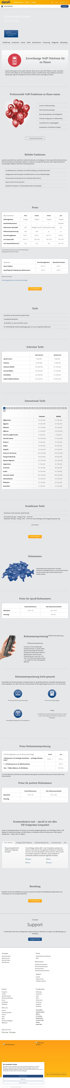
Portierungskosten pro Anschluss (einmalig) (14, 280)
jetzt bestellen (35, 289)
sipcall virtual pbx (6, 956)
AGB (48, 1074)
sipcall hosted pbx (6, 996)
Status (61, 2)
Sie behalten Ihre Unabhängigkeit (49, 123)
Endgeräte (55, 42)
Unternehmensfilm (6, 1012)
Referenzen (4, 1023)
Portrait (4, 1014)
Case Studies (39, 1010)
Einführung (6, 42)
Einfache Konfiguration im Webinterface (51, 118)
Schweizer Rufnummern (41, 964)
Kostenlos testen (18, 2)
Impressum (64, 1074)
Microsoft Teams (6, 960)
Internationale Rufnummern (42, 970)
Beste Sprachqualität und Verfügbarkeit (50, 114)
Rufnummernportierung (41, 966)
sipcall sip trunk (6, 958)
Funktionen (15, 42)
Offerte (27, 2)
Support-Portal (35, 939)
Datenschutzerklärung (55, 1074)
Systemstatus (39, 1018)
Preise (23, 42)
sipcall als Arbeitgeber (7, 1020)
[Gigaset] (34, 859)
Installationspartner (41, 981)
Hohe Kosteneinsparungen (47, 110)
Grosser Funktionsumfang (47, 105)
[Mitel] (55, 859)
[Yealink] (55, 863)
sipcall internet (5, 962)
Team (3, 1016)
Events (3, 1000)
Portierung (46, 42)
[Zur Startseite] (6, 2)
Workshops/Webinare (7, 998)
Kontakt (33, 2)
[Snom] (34, 863)
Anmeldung (5, 1002)
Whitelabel (4, 1004)
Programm (4, 992)
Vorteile (4, 994)
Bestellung (63, 42)
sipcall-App (39, 1024)
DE (67, 2)
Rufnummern (36, 42)
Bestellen (64, 6)
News (3, 1018)
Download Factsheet (36, 138)
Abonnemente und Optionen (43, 956)
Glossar (38, 1022)
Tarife (28, 42)
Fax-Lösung (39, 1016)
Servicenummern (39, 968)
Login (56, 2)
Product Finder (40, 1020)
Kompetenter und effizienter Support (50, 127)
